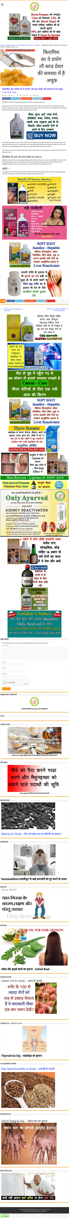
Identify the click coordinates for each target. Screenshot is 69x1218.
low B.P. (37, 45)
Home (2, 45)
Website (4, 674)
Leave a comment (23, 95)
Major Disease (10, 45)
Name (4, 662)
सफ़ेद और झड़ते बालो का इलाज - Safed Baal (25, 969)
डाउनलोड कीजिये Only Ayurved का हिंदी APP (35, 709)
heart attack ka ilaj (23, 45)
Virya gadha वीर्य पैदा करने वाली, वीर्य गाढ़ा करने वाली (34, 793)
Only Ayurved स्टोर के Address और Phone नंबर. (13, 309)
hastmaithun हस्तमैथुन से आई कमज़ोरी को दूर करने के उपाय (34, 879)
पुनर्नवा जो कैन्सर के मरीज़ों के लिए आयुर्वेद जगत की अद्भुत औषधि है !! (56, 309)
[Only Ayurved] (34, 6)
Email (4, 668)
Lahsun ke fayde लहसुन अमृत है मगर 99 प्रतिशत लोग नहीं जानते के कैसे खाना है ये (34, 755)
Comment (6, 646)
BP (32, 45)
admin (5, 95)
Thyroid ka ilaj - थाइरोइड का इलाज (21, 1055)
